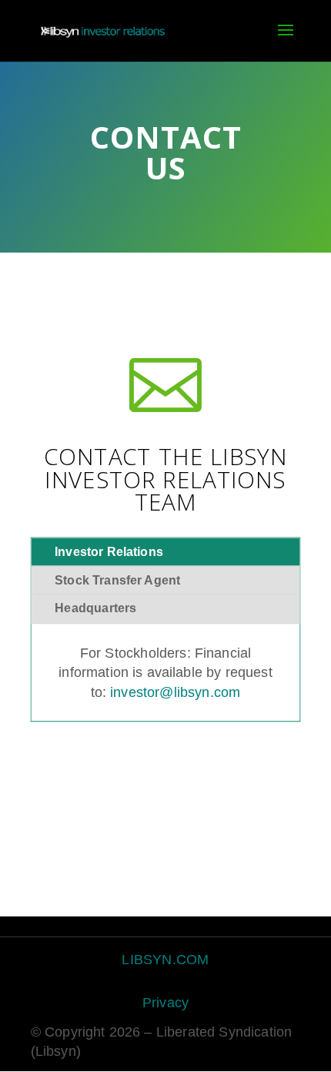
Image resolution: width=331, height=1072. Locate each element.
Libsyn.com (165, 958)
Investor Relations (109, 551)
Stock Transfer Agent (117, 580)
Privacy (165, 1002)
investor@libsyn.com (175, 691)
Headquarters (95, 608)
